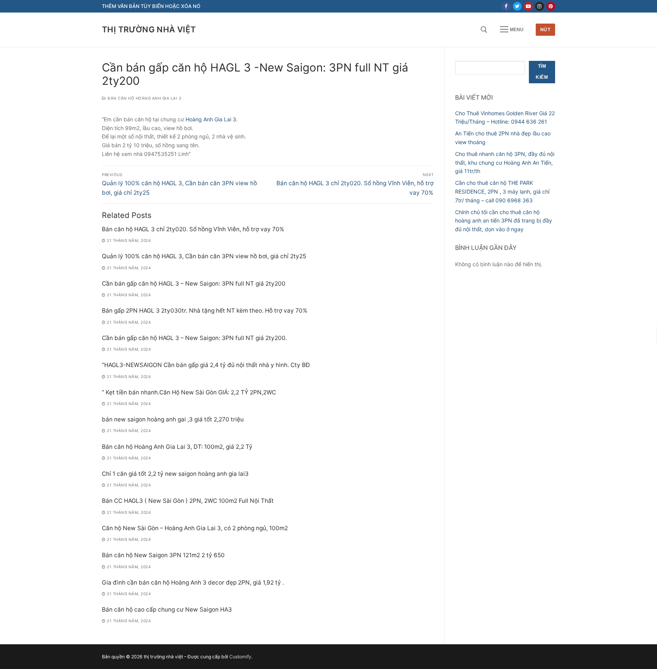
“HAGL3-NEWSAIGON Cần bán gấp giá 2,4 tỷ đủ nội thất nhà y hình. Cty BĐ (206, 365)
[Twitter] (517, 6)
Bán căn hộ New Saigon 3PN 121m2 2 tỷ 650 (163, 555)
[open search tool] (484, 29)
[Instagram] (539, 6)
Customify (240, 656)
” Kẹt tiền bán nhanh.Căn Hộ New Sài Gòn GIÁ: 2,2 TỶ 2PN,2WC (189, 392)
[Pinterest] (550, 6)
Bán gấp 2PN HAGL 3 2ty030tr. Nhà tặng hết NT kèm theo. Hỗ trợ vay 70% (205, 310)
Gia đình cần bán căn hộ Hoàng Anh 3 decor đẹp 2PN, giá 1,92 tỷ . (193, 582)
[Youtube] (528, 6)
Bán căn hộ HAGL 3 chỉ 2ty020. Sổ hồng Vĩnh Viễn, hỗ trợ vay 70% (193, 229)
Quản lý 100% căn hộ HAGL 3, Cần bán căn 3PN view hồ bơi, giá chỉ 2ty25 (204, 256)
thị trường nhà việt (149, 29)
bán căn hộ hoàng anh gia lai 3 (143, 98)
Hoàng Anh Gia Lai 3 (211, 119)
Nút (545, 29)
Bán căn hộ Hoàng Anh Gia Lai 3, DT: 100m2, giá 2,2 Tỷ (177, 446)
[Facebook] (505, 6)
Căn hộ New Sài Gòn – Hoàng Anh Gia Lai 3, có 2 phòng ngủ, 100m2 (195, 528)
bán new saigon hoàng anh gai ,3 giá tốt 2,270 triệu (173, 419)
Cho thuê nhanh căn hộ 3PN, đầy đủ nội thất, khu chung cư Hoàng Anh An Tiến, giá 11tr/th (504, 162)
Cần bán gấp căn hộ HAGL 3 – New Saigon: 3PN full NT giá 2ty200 (194, 283)
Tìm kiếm (542, 72)
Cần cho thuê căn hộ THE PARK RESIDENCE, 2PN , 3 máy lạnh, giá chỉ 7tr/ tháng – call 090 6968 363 (502, 191)
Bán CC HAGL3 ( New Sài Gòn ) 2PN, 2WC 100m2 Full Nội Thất (188, 500)
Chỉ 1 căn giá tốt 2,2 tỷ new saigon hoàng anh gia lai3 (175, 473)
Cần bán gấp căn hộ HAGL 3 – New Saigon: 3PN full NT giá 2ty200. (194, 338)
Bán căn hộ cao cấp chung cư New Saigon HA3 (167, 609)
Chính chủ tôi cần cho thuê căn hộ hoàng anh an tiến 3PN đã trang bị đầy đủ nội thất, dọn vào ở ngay (503, 220)
